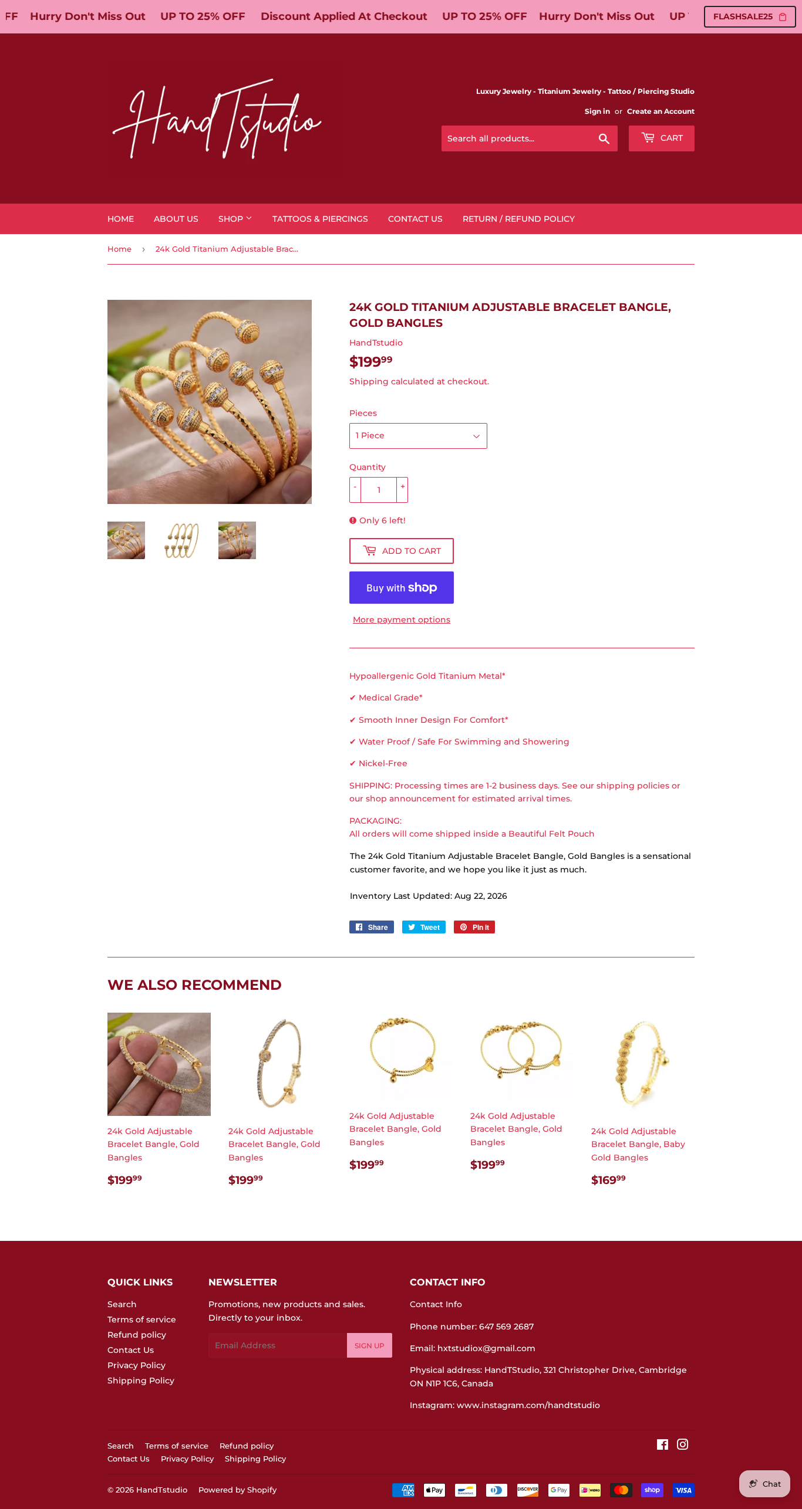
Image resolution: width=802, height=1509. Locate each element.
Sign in (597, 111)
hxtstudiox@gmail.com (486, 1348)
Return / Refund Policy (519, 219)
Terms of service (141, 1319)
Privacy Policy (136, 1365)
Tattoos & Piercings (320, 219)
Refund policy (136, 1334)
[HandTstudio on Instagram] (683, 1446)
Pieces (363, 413)
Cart (670, 138)
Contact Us (415, 219)
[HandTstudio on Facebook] (662, 1446)
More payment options (401, 619)
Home (120, 219)
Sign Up (370, 1345)
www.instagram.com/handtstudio (528, 1405)
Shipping (369, 381)
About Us (176, 219)
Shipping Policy (140, 1380)
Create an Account (661, 111)
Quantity (367, 467)
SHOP (231, 219)
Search (122, 1304)
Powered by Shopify (237, 1489)
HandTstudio (161, 1489)
